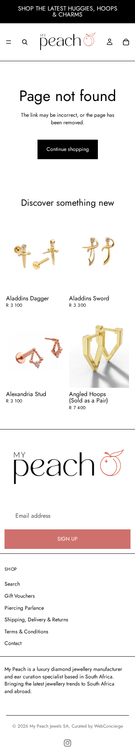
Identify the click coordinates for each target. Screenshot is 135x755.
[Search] (24, 42)
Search (12, 584)
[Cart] (126, 42)
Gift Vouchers (19, 596)
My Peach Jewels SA (49, 726)
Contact (12, 643)
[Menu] (8, 42)
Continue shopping (67, 149)
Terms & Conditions (26, 631)
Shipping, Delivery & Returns (36, 619)
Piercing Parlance (24, 608)
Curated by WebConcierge (97, 726)
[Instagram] (67, 742)
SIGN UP (67, 539)
